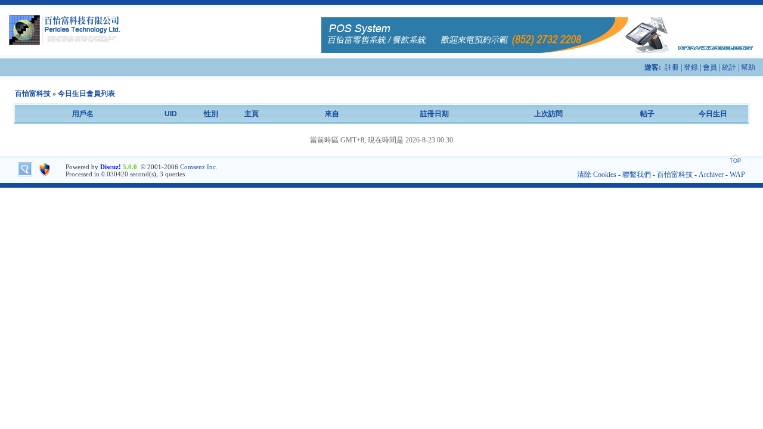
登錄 (691, 67)
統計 (729, 67)
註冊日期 (434, 114)
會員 (710, 67)
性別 (211, 114)
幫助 (748, 67)
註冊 (672, 67)
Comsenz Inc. (199, 166)
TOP (735, 161)
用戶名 (83, 114)
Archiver (711, 174)
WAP (737, 174)
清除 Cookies (596, 174)
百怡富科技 (33, 93)
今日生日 (713, 114)
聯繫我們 (636, 174)
